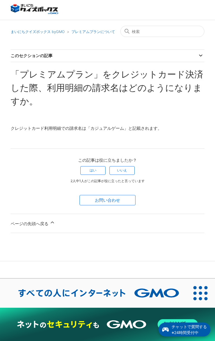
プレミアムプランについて (93, 31)
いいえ (122, 170)
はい (93, 170)
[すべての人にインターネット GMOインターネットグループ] (93, 293)
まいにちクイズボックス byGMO (38, 31)
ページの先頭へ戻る (30, 223)
